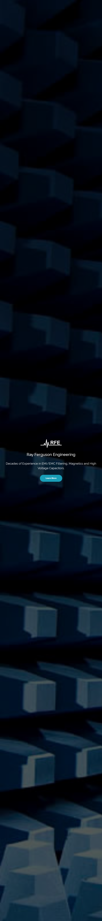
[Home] (51, 443)
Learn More (51, 478)
